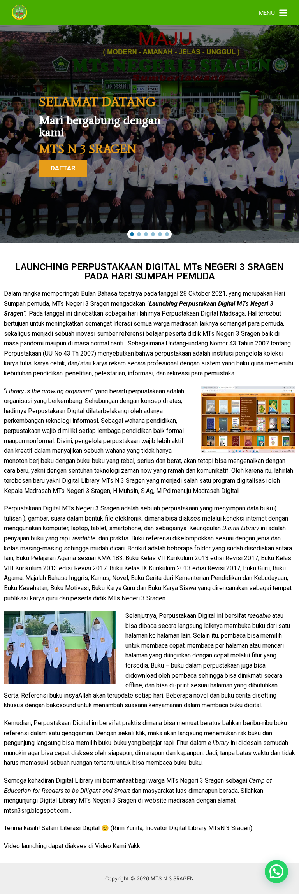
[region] (149, 134)
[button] (132, 234)
